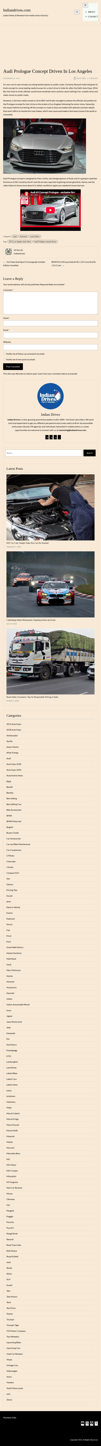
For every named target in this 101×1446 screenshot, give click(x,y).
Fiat (8, 930)
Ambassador (12, 735)
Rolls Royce (11, 1251)
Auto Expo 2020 (13, 770)
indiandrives (19, 253)
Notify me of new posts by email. (20, 359)
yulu (8, 1394)
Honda (9, 976)
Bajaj (8, 781)
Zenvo (9, 1399)
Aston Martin (12, 747)
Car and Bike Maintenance (18, 844)
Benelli (9, 787)
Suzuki (9, 1285)
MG (8, 1159)
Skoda (9, 1268)
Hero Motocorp (13, 970)
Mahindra (10, 1102)
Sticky (9, 1274)
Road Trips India (13, 1245)
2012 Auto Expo (13, 724)
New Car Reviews (14, 1188)
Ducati (9, 896)
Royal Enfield (12, 1256)
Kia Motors (11, 1044)
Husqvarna (11, 987)
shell (8, 1262)
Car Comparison (13, 850)
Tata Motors (11, 1296)
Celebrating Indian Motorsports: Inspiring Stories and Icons (30, 620)
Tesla (8, 1302)
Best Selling (11, 798)
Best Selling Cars (13, 804)
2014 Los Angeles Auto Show (20, 241)
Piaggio (9, 1216)
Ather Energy (12, 752)
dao (8, 878)
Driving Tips (11, 890)
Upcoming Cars (13, 1348)
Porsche (10, 1222)
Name (6, 318)
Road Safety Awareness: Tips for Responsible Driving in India (32, 697)
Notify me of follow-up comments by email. (25, 354)
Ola (8, 1205)
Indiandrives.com (17, 10)
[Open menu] (77, 12)
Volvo (9, 1377)
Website (7, 342)
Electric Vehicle (13, 907)
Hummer (10, 981)
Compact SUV (12, 873)
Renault (10, 1239)
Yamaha (10, 1382)
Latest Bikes (11, 1073)
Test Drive (11, 1308)
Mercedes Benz (13, 1153)
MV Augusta (12, 1182)
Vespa (9, 1359)
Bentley (9, 793)
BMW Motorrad (13, 821)
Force (8, 936)
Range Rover (12, 1233)
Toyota (9, 1314)
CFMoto (10, 855)
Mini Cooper (12, 1170)
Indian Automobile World (18, 1004)
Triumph (10, 1319)
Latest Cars (11, 1079)
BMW (9, 815)
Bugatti (9, 827)
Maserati (10, 1136)
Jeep (8, 1027)
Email (6, 330)
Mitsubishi (11, 1176)
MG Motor (11, 1165)
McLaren (10, 1148)
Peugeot (10, 1210)
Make (9, 1107)
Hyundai (10, 993)
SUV (8, 1279)
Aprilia (9, 741)
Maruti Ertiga (12, 1119)
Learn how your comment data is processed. (57, 373)
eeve (8, 901)
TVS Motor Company (16, 1331)
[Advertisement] (50, 44)
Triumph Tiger (12, 1325)
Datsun (9, 884)
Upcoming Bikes (13, 1342)
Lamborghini (12, 1062)
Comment (8, 290)
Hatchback (11, 959)
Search (90, 453)
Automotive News (14, 775)
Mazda (9, 1142)
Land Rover (11, 1067)
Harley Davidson (14, 953)
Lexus (9, 1090)
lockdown (10, 1096)
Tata (8, 1291)
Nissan (9, 1193)
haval (8, 964)
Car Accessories (13, 838)
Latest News (35, 236)
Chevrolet (11, 861)
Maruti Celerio (13, 1113)
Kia (7, 1039)
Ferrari (9, 924)
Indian (9, 999)
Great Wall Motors (14, 947)
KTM (8, 1056)
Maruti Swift (12, 1130)
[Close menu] (85, 5)
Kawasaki (10, 1033)
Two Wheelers (12, 1336)
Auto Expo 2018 (13, 764)
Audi (15, 236)
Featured (23, 236)
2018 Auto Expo (13, 730)
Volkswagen (11, 1371)
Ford (8, 941)
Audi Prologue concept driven (45, 241)
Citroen (9, 867)
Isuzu (8, 1010)
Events (9, 913)
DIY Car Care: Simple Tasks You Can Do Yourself (27, 543)
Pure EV (10, 1228)
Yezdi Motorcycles (14, 1388)
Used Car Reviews (14, 1354)
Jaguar (9, 1016)
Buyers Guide (12, 833)
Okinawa (10, 1199)
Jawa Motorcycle (14, 1022)
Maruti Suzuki (12, 1125)
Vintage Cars (12, 1365)
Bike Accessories (13, 810)
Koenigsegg (11, 1050)
